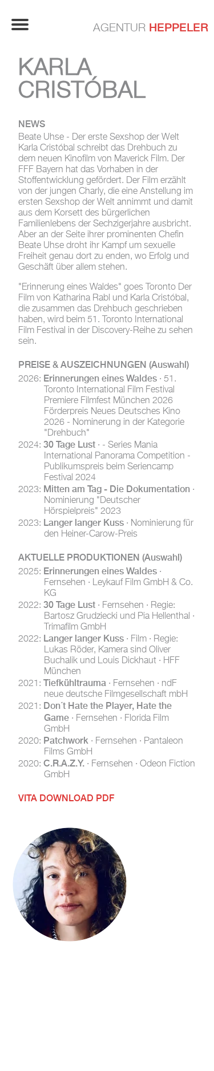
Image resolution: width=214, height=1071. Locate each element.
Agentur (150, 27)
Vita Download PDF (66, 798)
